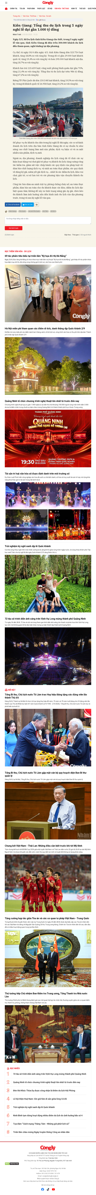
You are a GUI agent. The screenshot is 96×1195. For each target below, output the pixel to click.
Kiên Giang (12, 211)
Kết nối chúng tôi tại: (48, 1185)
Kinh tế (74, 8)
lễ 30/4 (53, 211)
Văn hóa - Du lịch (45, 16)
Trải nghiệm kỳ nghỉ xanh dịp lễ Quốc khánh (28, 546)
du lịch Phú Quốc (34, 211)
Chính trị (13, 8)
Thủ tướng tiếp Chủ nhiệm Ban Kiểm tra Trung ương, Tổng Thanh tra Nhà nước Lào (46, 995)
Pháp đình (31, 8)
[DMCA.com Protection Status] (48, 1163)
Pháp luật (41, 8)
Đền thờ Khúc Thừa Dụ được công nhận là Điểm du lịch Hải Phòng (44, 1090)
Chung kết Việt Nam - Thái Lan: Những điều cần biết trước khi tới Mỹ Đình (43, 845)
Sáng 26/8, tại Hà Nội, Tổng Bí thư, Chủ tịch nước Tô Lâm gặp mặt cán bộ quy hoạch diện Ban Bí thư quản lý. (44, 779)
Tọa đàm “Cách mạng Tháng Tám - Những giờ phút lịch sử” (41, 1124)
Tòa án (22, 8)
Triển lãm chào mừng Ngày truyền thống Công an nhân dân (41, 1132)
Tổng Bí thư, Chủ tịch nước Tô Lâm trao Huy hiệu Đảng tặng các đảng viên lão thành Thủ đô (46, 696)
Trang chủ (16, 16)
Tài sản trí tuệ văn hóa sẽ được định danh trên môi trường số (37, 473)
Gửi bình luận (13, 228)
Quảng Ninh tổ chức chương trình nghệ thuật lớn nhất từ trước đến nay (42, 401)
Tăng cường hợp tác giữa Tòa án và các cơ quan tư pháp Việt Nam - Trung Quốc (47, 918)
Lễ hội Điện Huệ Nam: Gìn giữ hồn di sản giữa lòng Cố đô (40, 1099)
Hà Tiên (45, 211)
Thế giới (82, 8)
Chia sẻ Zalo (28, 204)
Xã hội (50, 8)
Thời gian (75, 235)
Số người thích (86, 235)
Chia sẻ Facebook (13, 204)
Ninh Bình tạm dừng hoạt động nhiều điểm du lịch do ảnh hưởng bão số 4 (47, 1115)
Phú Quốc (22, 211)
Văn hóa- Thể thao (62, 8)
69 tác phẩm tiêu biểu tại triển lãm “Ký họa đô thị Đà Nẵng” (36, 256)
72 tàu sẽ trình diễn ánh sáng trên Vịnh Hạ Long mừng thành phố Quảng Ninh (45, 618)
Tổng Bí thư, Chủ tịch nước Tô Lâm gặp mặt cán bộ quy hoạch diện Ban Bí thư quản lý (45, 774)
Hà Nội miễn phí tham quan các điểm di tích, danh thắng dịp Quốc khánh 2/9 (45, 328)
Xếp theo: (67, 235)
